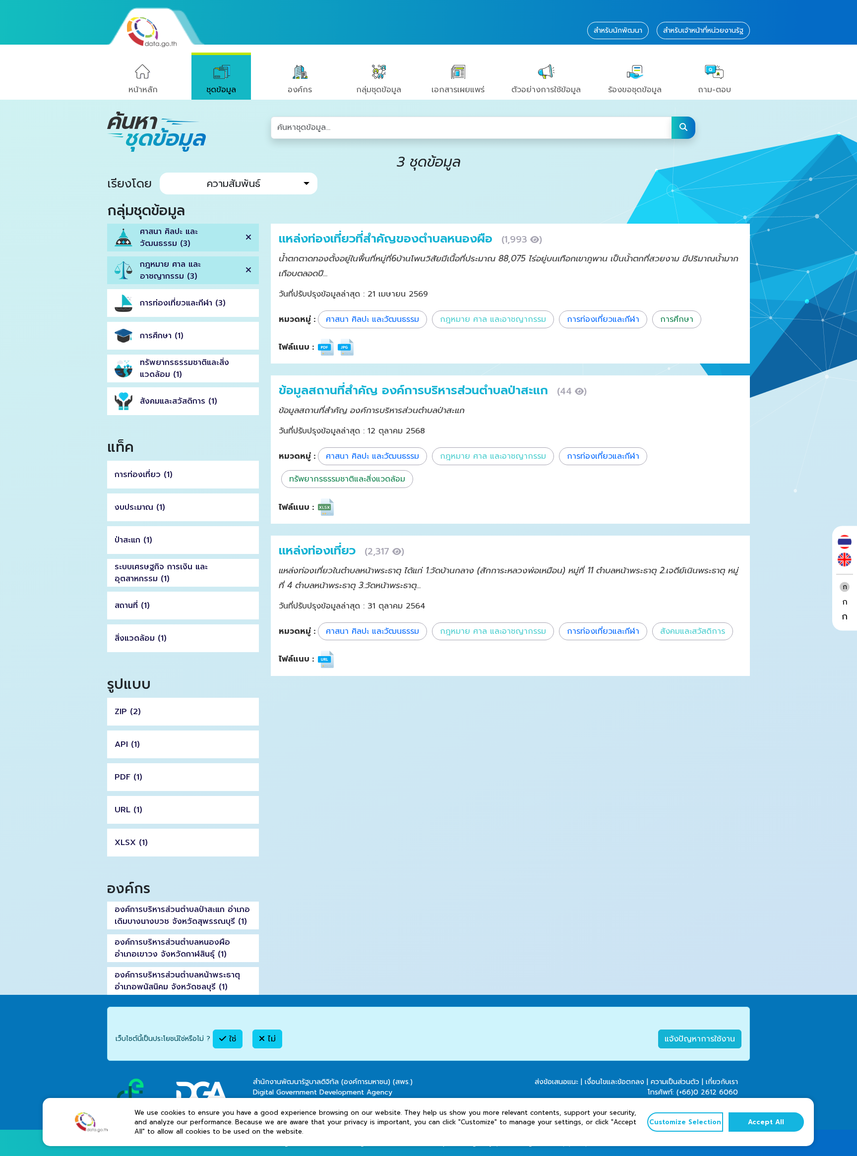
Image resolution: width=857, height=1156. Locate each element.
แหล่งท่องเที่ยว (319, 550)
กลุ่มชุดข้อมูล (378, 90)
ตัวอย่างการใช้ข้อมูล (546, 90)
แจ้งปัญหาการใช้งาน (700, 1039)
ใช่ (231, 1039)
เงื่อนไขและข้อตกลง (614, 1082)
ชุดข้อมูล (221, 90)
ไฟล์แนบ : (296, 347)
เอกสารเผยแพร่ (458, 90)
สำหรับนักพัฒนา (618, 30)
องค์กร (300, 90)
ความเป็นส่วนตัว (675, 1082)
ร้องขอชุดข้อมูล (635, 90)
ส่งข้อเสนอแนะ (556, 1082)
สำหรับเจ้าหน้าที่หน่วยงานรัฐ (703, 30)
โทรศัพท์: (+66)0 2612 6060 (693, 1092)
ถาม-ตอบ (714, 90)
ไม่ (270, 1039)
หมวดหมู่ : (297, 319)
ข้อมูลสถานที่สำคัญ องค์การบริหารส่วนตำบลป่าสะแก (415, 390)
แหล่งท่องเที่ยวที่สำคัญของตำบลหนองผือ (387, 238)
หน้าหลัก (143, 90)
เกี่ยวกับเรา (722, 1082)
